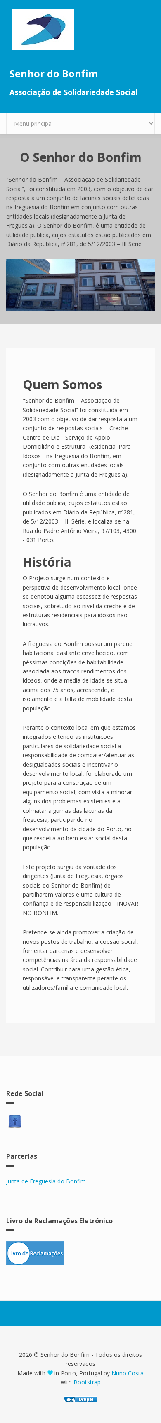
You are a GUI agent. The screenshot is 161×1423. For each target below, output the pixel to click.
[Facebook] (14, 1121)
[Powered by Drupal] (80, 1399)
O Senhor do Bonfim (81, 157)
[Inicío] (80, 29)
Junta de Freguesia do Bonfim (46, 1181)
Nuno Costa (127, 1373)
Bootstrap (87, 1382)
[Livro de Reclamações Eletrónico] (80, 1253)
